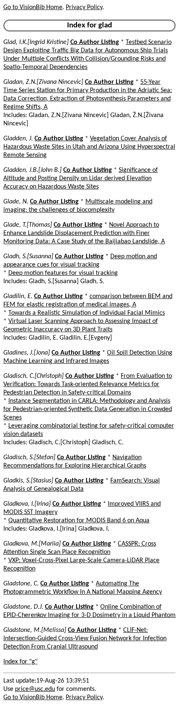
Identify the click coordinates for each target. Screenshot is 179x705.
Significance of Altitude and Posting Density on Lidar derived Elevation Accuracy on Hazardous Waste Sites (80, 178)
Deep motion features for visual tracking (63, 273)
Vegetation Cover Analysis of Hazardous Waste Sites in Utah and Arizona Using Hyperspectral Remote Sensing (89, 147)
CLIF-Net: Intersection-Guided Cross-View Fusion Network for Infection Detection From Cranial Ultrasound (85, 638)
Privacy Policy (84, 7)
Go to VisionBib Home (32, 7)
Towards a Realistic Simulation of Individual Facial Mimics (86, 313)
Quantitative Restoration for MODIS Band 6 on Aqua (78, 520)
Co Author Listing (94, 42)
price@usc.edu (35, 689)
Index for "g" (20, 661)
